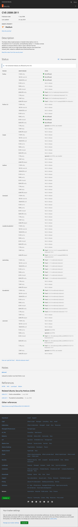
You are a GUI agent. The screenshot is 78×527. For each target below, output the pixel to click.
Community (45, 436)
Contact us (6, 498)
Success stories (38, 443)
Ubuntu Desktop (6, 447)
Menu (75, 2)
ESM (39, 459)
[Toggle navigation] (75, 6)
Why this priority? (6, 31)
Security (4, 459)
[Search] (71, 2)
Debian (20, 386)
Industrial (37, 491)
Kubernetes (5, 425)
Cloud (3, 454)
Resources (58, 425)
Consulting (45, 421)
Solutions (4, 485)
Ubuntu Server (6, 450)
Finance (55, 491)
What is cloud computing (34, 454)
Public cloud (35, 456)
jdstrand (4, 372)
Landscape (5, 465)
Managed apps (31, 428)
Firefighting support (65, 478)
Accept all (24, 522)
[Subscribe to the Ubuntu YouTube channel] (44, 502)
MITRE (3, 386)
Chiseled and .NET (55, 469)
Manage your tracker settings (11, 522)
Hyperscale (30, 450)
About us (29, 497)
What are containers (32, 469)
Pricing (50, 478)
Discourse (55, 478)
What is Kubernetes (32, 425)
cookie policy (53, 518)
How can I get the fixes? (8, 360)
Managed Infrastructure (48, 485)
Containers (5, 469)
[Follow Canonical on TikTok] (48, 502)
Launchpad (14, 386)
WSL (39, 474)
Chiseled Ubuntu (44, 469)
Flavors (46, 447)
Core (43, 474)
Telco (50, 491)
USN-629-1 (5, 398)
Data (31, 485)
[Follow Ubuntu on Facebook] (32, 502)
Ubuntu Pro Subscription (34, 481)
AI (27, 485)
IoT (3, 439)
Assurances (30, 461)
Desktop (29, 474)
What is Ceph (31, 421)
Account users (42, 478)
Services (45, 443)
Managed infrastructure (8, 428)
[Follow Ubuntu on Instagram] (40, 502)
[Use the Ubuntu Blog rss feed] (52, 502)
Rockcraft (30, 470)
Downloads (5, 474)
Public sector (44, 491)
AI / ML (4, 432)
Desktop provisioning (48, 481)
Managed (38, 421)
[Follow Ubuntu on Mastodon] (28, 502)
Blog (47, 497)
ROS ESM (29, 436)
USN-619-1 (5, 394)
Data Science (38, 432)
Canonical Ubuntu (6, 2)
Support (34, 418)
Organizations (31, 447)
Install (29, 418)
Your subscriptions (32, 478)
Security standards (54, 459)
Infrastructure (37, 485)
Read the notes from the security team (12, 52)
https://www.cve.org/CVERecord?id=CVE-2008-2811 (16, 406)
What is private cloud (48, 454)
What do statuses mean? (22, 360)
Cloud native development (44, 487)
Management (48, 439)
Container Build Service (68, 469)
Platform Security (32, 459)
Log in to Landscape (61, 465)
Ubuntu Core (5, 443)
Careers (43, 497)
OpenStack (5, 418)
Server (35, 474)
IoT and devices (31, 487)
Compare (42, 465)
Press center (60, 497)
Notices (67, 459)
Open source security (62, 485)
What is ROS (37, 436)
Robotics (4, 436)
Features (29, 443)
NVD (8, 386)
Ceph (3, 421)
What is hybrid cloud (60, 454)
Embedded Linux (38, 439)
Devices (57, 481)
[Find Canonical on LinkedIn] (36, 502)
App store (30, 439)
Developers (39, 447)
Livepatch (44, 459)
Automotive (30, 491)
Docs (51, 421)
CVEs (61, 459)
